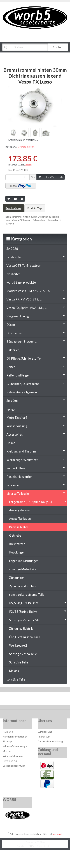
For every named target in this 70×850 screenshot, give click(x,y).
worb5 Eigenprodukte (21, 282)
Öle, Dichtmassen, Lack (24, 637)
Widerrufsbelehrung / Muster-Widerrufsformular (15, 751)
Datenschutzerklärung (50, 741)
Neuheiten (13, 274)
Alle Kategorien (20, 56)
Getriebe (15, 535)
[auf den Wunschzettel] (8, 199)
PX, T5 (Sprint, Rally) (23, 612)
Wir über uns (45, 731)
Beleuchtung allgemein (21, 392)
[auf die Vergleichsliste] (15, 199)
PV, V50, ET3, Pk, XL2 (23, 603)
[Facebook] (24, 699)
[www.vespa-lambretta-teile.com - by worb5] (35, 17)
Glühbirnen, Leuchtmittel (22, 384)
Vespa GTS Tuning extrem (23, 265)
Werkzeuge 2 (18, 645)
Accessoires (14, 434)
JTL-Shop (40, 842)
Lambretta (13, 257)
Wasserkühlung (16, 426)
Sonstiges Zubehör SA (24, 620)
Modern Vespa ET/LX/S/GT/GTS (28, 291)
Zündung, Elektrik (21, 628)
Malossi (14, 671)
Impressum (44, 736)
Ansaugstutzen (19, 510)
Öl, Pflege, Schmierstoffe (23, 358)
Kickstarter (17, 544)
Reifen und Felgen (18, 375)
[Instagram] (46, 699)
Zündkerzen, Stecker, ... (21, 341)
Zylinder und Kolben (22, 586)
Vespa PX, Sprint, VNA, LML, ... (26, 308)
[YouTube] (35, 699)
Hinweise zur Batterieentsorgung (14, 763)
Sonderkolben (15, 468)
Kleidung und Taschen (21, 451)
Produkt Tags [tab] (34, 208)
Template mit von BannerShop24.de (35, 846)
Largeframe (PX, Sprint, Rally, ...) (30, 502)
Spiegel (11, 409)
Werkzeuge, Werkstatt (22, 460)
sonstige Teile (15, 679)
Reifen (10, 367)
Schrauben (13, 485)
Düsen (10, 325)
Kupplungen (17, 552)
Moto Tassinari (16, 417)
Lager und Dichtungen (23, 561)
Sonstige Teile (18, 662)
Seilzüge (12, 401)
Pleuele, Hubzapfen (19, 477)
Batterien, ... (14, 350)
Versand (28, 165)
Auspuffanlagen (20, 518)
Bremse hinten (26, 146)
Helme (10, 443)
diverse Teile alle (17, 493)
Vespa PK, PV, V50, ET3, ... (24, 299)
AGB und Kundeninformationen (15, 734)
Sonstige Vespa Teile (23, 654)
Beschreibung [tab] (13, 208)
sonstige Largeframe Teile (26, 594)
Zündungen (16, 578)
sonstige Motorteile (22, 569)
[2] (20, 186)
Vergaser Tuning (17, 316)
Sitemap (7, 741)
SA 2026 (12, 249)
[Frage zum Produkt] (22, 199)
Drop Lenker (14, 333)
